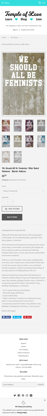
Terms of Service (24, 353)
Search (23, 343)
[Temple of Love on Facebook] (19, 396)
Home (4, 37)
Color (4, 186)
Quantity (5, 197)
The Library (14, 37)
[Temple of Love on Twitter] (15, 396)
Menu (7, 3)
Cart (43, 3)
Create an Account (27, 30)
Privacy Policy (22, 412)
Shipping (5, 180)
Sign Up (41, 385)
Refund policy (23, 356)
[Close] (45, 400)
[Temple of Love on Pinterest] (23, 396)
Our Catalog (23, 350)
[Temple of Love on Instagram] (27, 396)
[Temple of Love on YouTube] (31, 396)
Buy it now (12, 217)
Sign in (15, 30)
